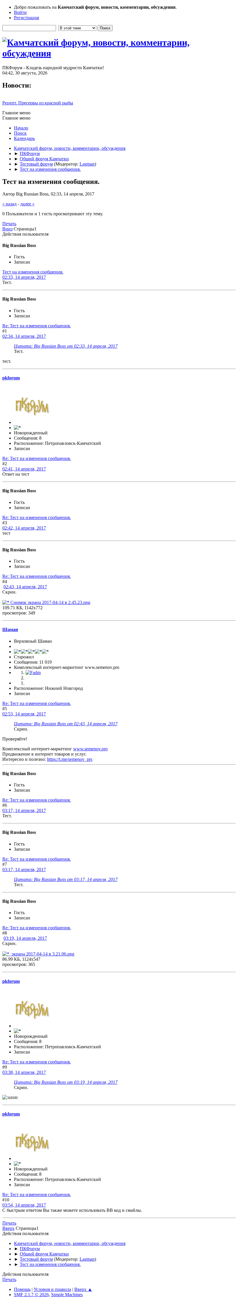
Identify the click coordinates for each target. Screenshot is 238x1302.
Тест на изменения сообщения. (32, 271)
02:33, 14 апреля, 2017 (24, 277)
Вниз (7, 228)
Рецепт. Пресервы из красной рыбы (37, 102)
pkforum (11, 377)
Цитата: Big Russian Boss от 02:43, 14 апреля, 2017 (66, 723)
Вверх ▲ (83, 1289)
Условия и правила (52, 1289)
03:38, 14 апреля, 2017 (24, 1072)
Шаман (10, 629)
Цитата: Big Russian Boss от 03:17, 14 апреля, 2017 (66, 879)
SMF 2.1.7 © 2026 (31, 1294)
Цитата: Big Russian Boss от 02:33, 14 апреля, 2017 (66, 346)
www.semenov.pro (90, 748)
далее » (27, 203)
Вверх (8, 1228)
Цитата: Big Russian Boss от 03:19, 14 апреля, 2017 (66, 1082)
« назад (9, 203)
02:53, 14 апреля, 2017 (24, 713)
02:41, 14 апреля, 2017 (24, 468)
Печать (9, 223)
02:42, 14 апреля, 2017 (24, 527)
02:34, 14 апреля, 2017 (24, 336)
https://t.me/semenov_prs (69, 759)
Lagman (87, 163)
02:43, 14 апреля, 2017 (25, 586)
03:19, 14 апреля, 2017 (25, 938)
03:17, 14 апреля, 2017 (24, 810)
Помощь (22, 1289)
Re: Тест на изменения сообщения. (36, 325)
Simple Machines (67, 1294)
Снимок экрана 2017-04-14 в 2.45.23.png (49, 602)
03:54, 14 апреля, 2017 (24, 1204)
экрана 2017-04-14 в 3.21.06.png (41, 953)
